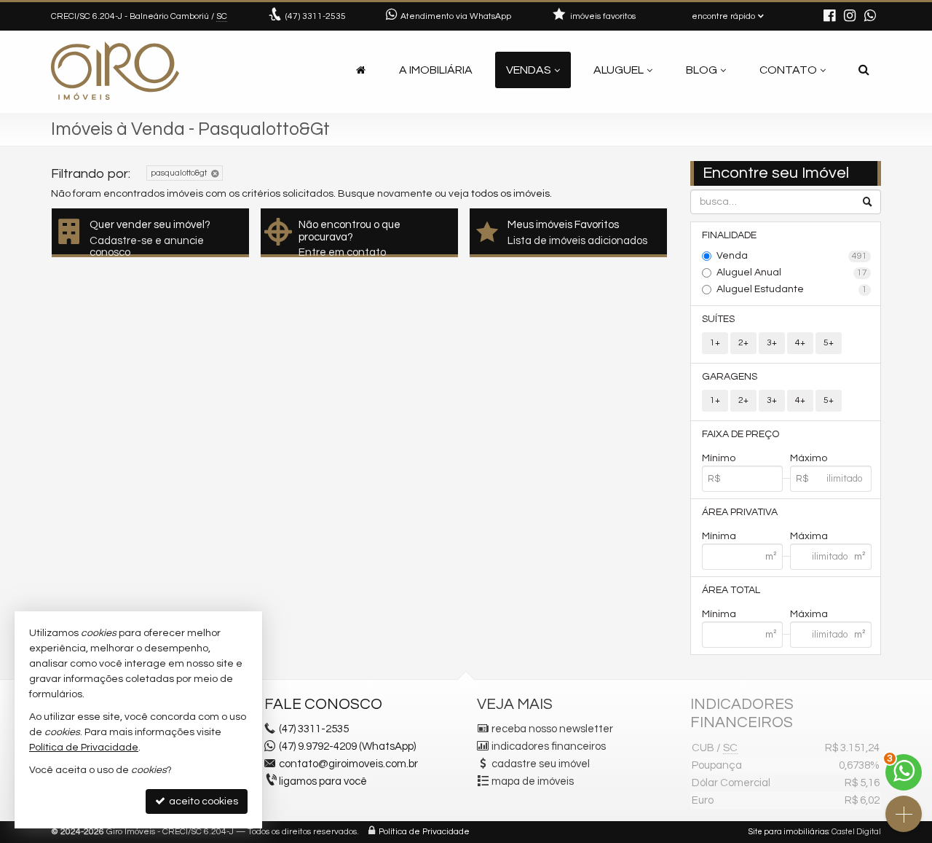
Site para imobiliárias (789, 832)
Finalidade (729, 235)
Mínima (719, 536)
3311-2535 (315, 16)
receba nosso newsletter (552, 729)
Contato (788, 70)
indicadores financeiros (548, 746)
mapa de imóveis (532, 781)
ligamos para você (323, 781)
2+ (743, 343)
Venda (792, 256)
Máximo (808, 458)
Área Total (731, 590)
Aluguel (618, 70)
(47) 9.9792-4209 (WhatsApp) (347, 746)
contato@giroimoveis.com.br (348, 763)
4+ (800, 343)
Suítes (718, 319)
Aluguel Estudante (792, 289)
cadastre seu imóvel (540, 763)
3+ (772, 343)
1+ (715, 343)
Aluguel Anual (792, 272)
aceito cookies (202, 801)
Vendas (528, 70)
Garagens (729, 377)
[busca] (864, 70)
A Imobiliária (436, 70)
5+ (829, 343)
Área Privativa (740, 512)
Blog (701, 70)
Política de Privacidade (424, 831)
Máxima (809, 536)
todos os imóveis (510, 194)
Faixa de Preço (740, 434)
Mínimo (718, 458)
